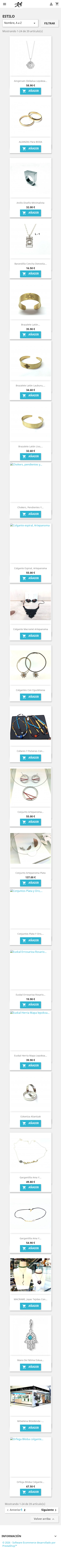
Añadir (30, 91)
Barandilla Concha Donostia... (30, 263)
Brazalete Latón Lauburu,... (30, 385)
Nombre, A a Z (20, 23)
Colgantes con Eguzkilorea (30, 690)
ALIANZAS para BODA (30, 141)
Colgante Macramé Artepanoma (30, 629)
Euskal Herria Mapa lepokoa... (30, 1055)
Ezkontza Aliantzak (30, 1116)
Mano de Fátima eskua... (30, 1360)
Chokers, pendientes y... (30, 507)
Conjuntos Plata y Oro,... (30, 933)
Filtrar (49, 23)
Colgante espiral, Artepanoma (30, 568)
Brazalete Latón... (30, 324)
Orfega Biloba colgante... (30, 1482)
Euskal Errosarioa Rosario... (30, 994)
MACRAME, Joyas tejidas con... (30, 1299)
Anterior (13, 1510)
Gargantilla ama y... (30, 1177)
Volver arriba (44, 1519)
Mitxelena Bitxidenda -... (30, 1421)
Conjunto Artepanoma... (31, 811)
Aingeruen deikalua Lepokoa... (30, 80)
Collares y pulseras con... (30, 751)
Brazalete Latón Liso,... (30, 446)
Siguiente (49, 1510)
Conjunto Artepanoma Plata (30, 872)
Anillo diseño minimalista (30, 202)
